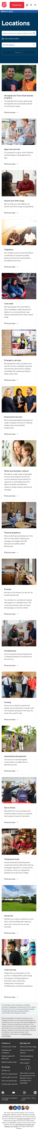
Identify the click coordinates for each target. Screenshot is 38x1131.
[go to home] (4, 5)
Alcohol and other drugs (28, 1047)
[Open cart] (27, 5)
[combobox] (19, 33)
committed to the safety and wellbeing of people (19, 1125)
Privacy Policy (26, 1098)
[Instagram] (24, 1092)
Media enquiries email (9, 1062)
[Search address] (34, 33)
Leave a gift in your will (9, 1077)
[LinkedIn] (35, 1092)
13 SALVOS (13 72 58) (9, 1047)
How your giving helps (9, 1081)
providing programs (23, 1118)
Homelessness (25, 1059)
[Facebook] (3, 1092)
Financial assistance (26, 1056)
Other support (24, 1063)
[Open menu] (35, 5)
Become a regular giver (10, 1074)
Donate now (6, 1070)
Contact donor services (9, 1084)
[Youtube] (13, 1092)
